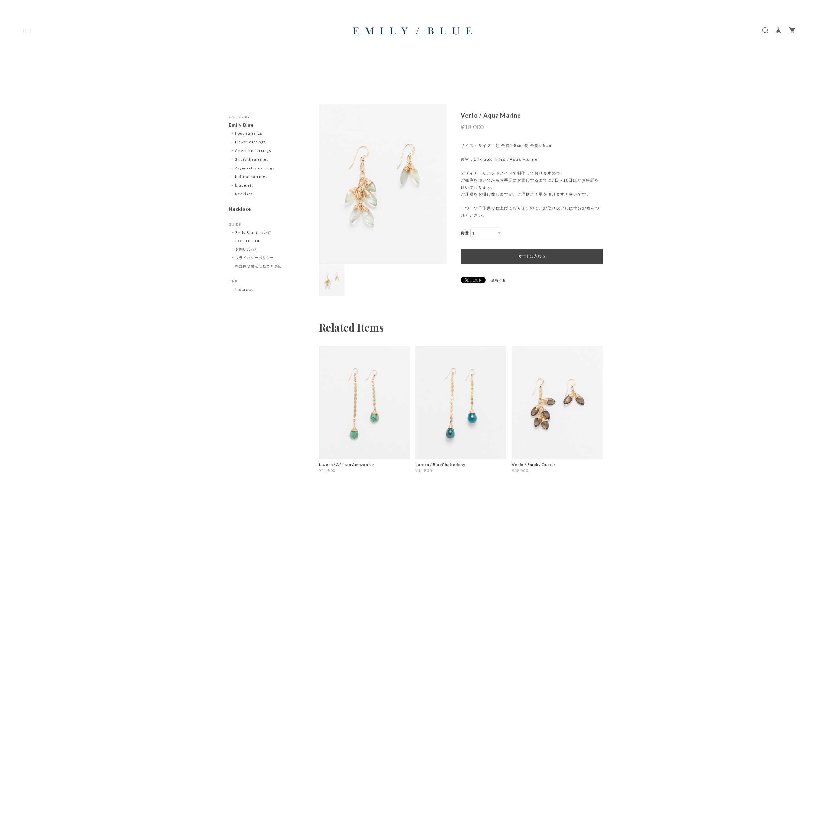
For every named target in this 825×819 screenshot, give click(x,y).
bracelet (243, 185)
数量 (465, 233)
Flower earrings (250, 142)
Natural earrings (251, 176)
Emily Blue (241, 125)
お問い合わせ (246, 249)
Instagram (245, 289)
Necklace (244, 194)
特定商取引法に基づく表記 (258, 266)
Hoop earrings (248, 133)
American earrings (253, 151)
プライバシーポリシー (254, 257)
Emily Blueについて (253, 232)
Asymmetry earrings (255, 168)
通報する (498, 280)
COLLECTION (248, 241)
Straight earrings (251, 159)
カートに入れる (531, 256)
